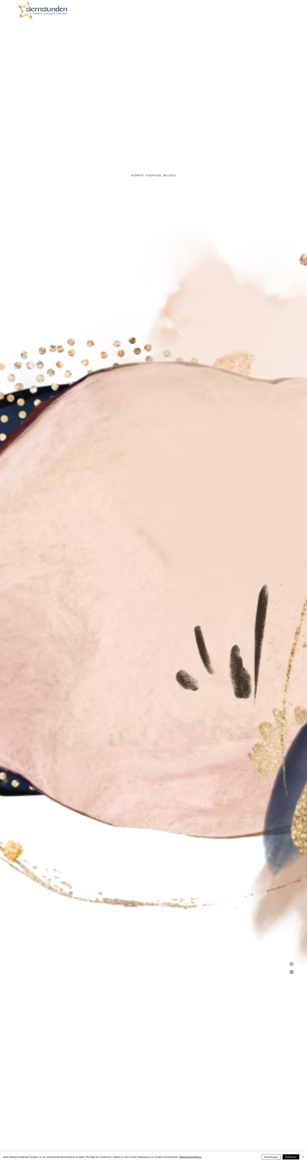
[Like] (291, 964)
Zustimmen (291, 1156)
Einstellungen (271, 1156)
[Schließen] (303, 1156)
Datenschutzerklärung (190, 1156)
